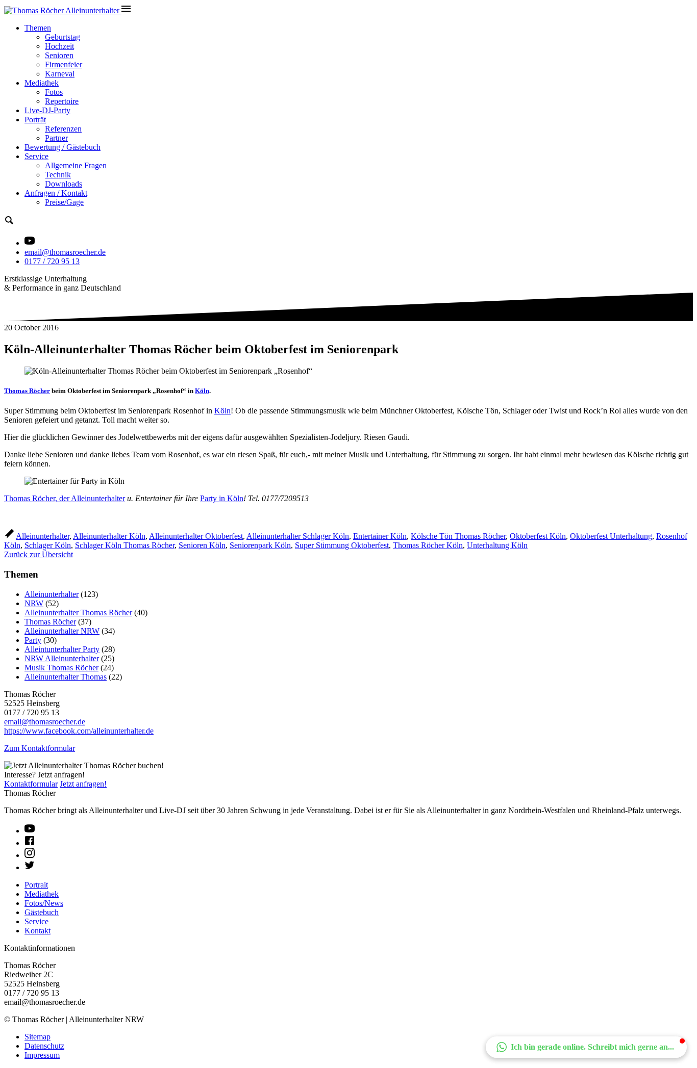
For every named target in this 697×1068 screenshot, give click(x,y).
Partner (56, 138)
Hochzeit (59, 46)
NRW (33, 603)
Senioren (59, 55)
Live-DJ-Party (47, 110)
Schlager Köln (47, 545)
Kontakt (37, 930)
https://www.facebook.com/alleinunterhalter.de (79, 730)
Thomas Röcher (27, 391)
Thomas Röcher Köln (428, 545)
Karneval (59, 73)
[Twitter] (29, 867)
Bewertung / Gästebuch (62, 147)
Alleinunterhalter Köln (109, 536)
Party (32, 640)
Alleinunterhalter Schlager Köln (297, 536)
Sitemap (37, 1036)
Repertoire (62, 101)
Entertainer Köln (380, 536)
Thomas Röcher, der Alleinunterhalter (64, 498)
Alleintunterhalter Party (61, 649)
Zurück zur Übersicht (38, 554)
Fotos (54, 92)
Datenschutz (44, 1045)
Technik (58, 174)
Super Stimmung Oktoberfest (342, 545)
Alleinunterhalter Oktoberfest (196, 536)
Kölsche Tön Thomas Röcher (458, 536)
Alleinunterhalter (42, 536)
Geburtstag (62, 37)
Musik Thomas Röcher (61, 667)
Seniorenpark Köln (260, 545)
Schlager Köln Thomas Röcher (125, 545)
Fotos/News (43, 903)
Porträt (35, 119)
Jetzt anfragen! (83, 783)
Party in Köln (221, 498)
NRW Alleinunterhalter (61, 658)
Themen (37, 27)
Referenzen (63, 128)
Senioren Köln (202, 545)
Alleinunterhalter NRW (61, 631)
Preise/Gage (64, 202)
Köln (202, 391)
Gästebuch (41, 912)
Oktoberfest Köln (538, 536)
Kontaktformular (31, 783)
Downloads (63, 183)
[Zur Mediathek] (29, 243)
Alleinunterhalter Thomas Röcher (78, 612)
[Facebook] (29, 843)
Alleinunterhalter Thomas (65, 676)
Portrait (36, 884)
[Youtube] (29, 830)
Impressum (42, 1055)
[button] (586, 1047)
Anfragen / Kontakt (55, 193)
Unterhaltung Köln (497, 545)
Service (36, 156)
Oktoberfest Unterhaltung (611, 536)
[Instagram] (29, 855)
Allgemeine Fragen (76, 165)
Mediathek (41, 83)
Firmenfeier (63, 64)
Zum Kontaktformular (39, 748)
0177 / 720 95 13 (52, 261)
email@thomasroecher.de (65, 252)
